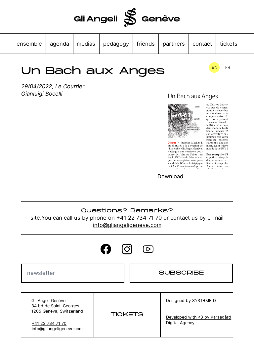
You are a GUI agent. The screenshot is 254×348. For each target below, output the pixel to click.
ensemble (29, 43)
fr (227, 67)
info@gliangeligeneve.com (127, 225)
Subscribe (181, 273)
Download (170, 176)
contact (202, 43)
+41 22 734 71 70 (49, 323)
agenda (59, 43)
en (214, 67)
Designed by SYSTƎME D (191, 300)
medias (86, 43)
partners (174, 43)
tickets (228, 43)
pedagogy (116, 43)
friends (146, 43)
